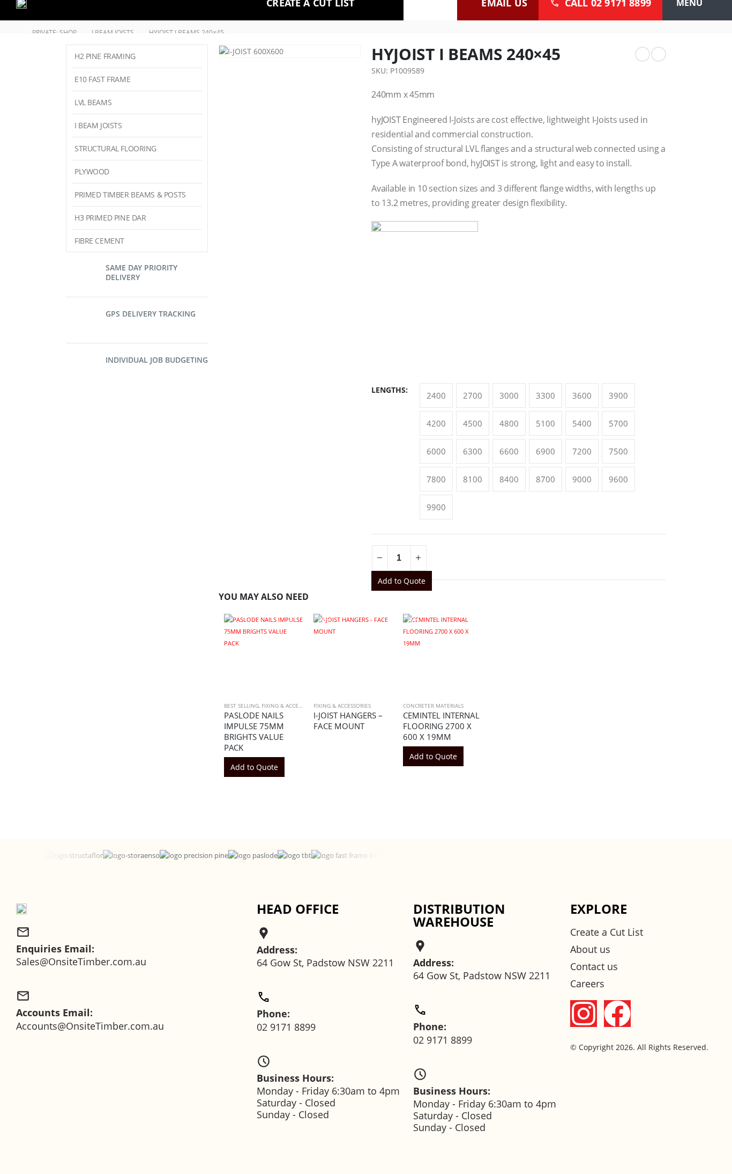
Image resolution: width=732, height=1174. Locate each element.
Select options (374, 626)
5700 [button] (618, 423)
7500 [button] (618, 451)
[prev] (642, 54)
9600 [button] (618, 479)
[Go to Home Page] (14, 33)
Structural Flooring (115, 148)
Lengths (388, 390)
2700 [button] (472, 395)
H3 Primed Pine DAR (110, 217)
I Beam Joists (98, 125)
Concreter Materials (433, 705)
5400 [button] (582, 423)
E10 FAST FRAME (102, 79)
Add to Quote (401, 581)
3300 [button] (545, 395)
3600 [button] (582, 395)
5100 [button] (545, 423)
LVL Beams (92, 102)
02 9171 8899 (286, 1027)
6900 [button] (545, 451)
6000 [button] (436, 451)
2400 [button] (436, 395)
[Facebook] (617, 1013)
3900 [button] (618, 395)
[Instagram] (583, 1013)
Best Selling (241, 705)
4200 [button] (436, 423)
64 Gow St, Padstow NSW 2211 (325, 962)
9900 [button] (436, 507)
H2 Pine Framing (105, 56)
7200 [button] (582, 451)
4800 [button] (509, 423)
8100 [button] (472, 479)
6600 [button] (509, 451)
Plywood (91, 171)
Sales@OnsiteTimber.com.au (81, 961)
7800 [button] (436, 479)
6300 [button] (472, 451)
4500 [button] (472, 423)
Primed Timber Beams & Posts (130, 194)
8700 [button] (545, 479)
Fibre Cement (99, 241)
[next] (658, 54)
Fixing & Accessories (290, 705)
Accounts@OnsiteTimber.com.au (90, 1025)
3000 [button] (509, 395)
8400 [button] (509, 479)
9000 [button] (582, 479)
